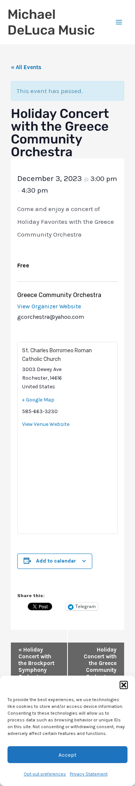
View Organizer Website (49, 306)
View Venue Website (45, 424)
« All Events (26, 67)
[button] (124, 685)
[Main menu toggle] (119, 22)
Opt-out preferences (45, 774)
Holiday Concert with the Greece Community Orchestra (100, 663)
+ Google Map (38, 400)
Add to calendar (56, 561)
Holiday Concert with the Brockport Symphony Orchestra (36, 663)
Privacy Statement (89, 774)
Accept (67, 754)
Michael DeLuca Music (51, 22)
